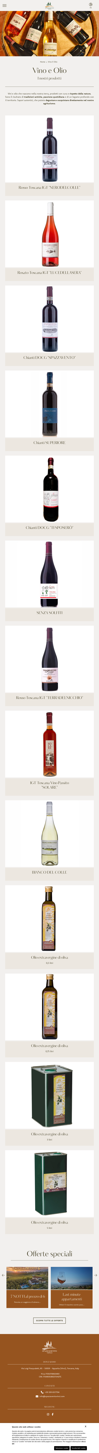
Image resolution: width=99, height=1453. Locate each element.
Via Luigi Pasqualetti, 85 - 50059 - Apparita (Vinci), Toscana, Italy (50, 1368)
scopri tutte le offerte (49, 1320)
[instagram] (48, 1414)
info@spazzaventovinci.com (52, 1396)
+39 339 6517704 (52, 1392)
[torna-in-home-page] (49, 5)
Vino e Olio (52, 62)
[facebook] (52, 1414)
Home (42, 62)
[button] (3, 1275)
